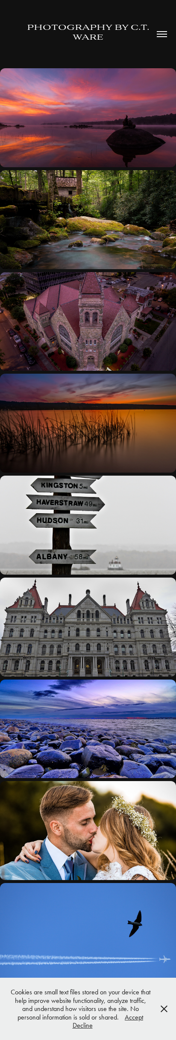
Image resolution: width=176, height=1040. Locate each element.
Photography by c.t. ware (89, 32)
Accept (134, 1017)
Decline (83, 1025)
